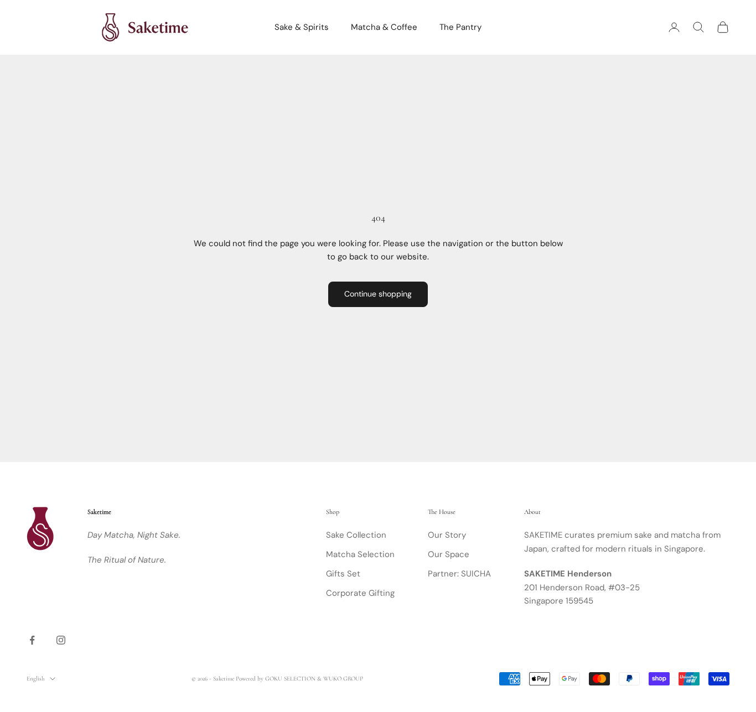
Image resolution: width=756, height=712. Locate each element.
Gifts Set (343, 573)
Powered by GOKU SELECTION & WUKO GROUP (299, 678)
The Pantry (460, 27)
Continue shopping (378, 294)
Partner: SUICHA (459, 573)
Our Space (448, 554)
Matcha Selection (360, 554)
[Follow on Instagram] (60, 640)
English (35, 678)
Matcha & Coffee (384, 27)
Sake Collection (356, 535)
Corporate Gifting (360, 593)
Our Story (447, 535)
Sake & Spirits (302, 27)
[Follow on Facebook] (32, 640)
